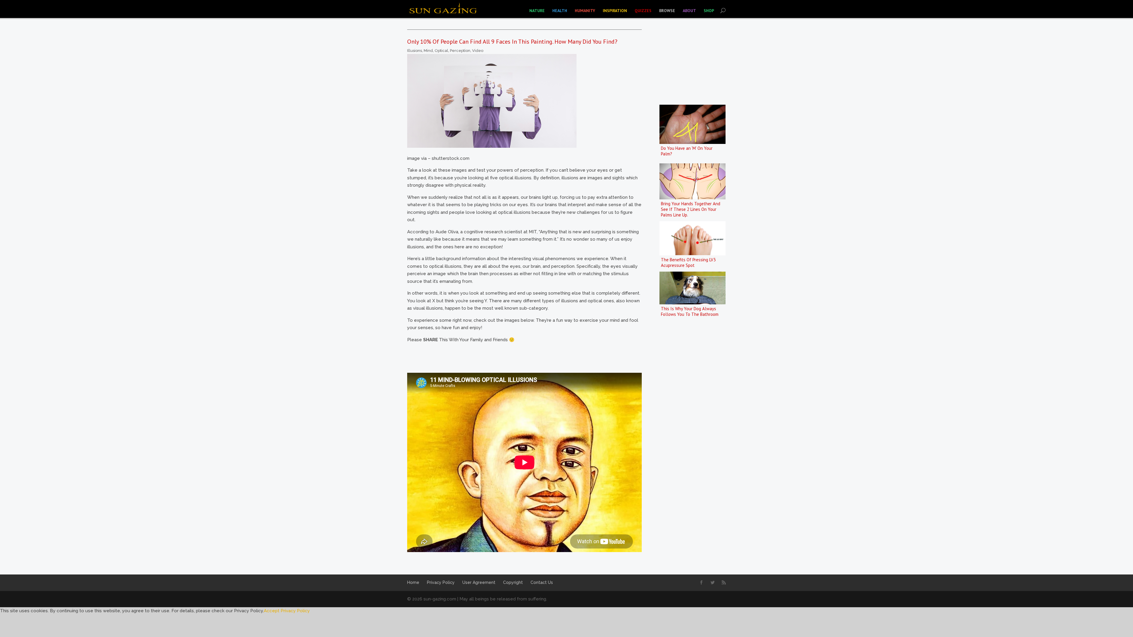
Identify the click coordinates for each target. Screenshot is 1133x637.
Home (413, 582)
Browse (667, 10)
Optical (441, 50)
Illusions (414, 50)
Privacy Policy (441, 582)
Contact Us (542, 582)
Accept (271, 610)
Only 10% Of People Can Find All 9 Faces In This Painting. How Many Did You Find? (512, 41)
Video (477, 50)
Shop (709, 10)
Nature (537, 10)
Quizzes (643, 10)
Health (559, 10)
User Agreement (478, 582)
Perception (460, 50)
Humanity (585, 10)
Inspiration (615, 10)
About (689, 10)
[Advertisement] (514, 357)
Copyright (513, 582)
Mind (428, 50)
